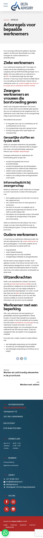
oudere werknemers (29, 241)
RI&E (17, 293)
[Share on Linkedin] (25, 358)
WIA (7, 76)
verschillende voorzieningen (23, 323)
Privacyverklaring (9, 462)
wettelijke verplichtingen (21, 151)
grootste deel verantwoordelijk (20, 284)
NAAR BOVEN (10, 527)
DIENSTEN (23, 525)
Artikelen (14, 20)
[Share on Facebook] (17, 358)
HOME (5, 525)
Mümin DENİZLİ (17, 521)
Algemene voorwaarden (11, 465)
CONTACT (32, 525)
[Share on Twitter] (21, 358)
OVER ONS (14, 525)
